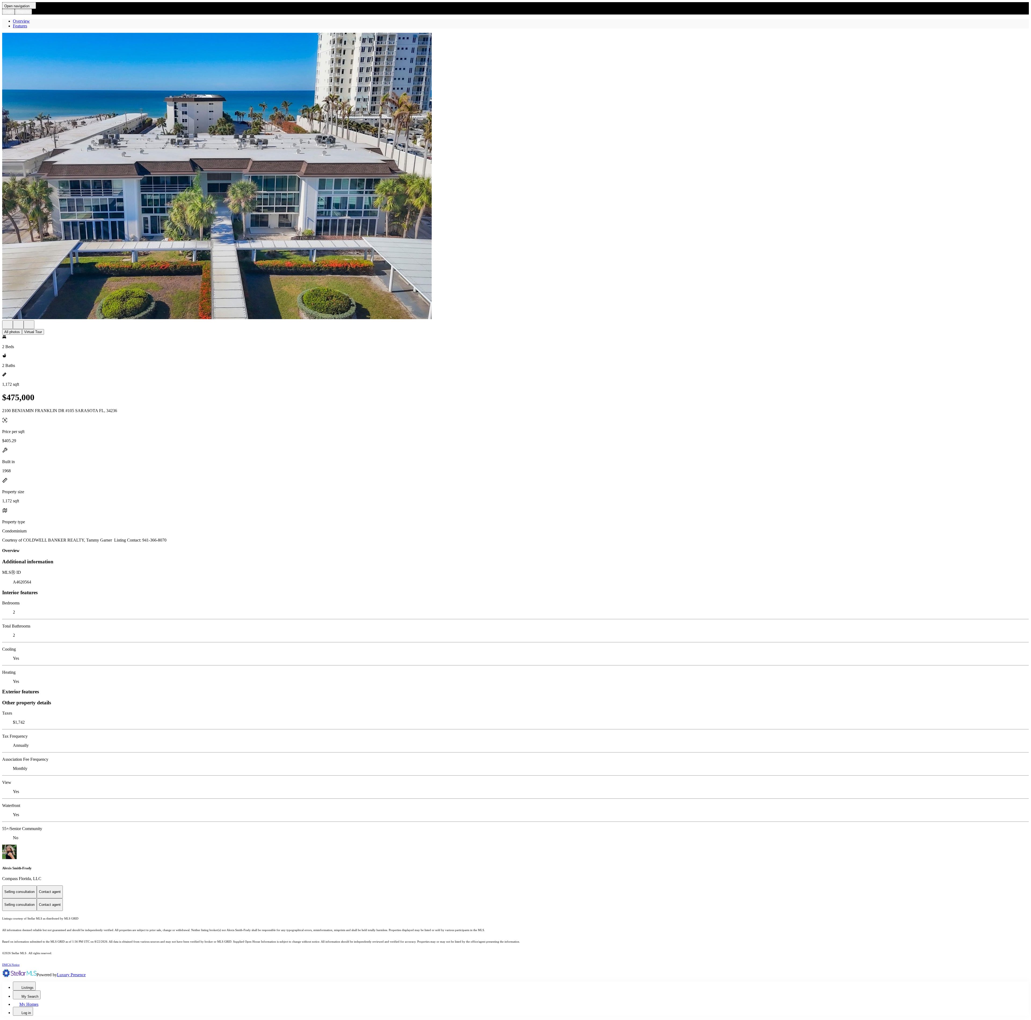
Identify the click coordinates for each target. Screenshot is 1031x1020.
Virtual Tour (33, 332)
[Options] (7, 324)
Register (23, 12)
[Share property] (29, 324)
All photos (12, 332)
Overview (21, 21)
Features (20, 26)
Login (8, 12)
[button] (515, 176)
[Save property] (18, 324)
